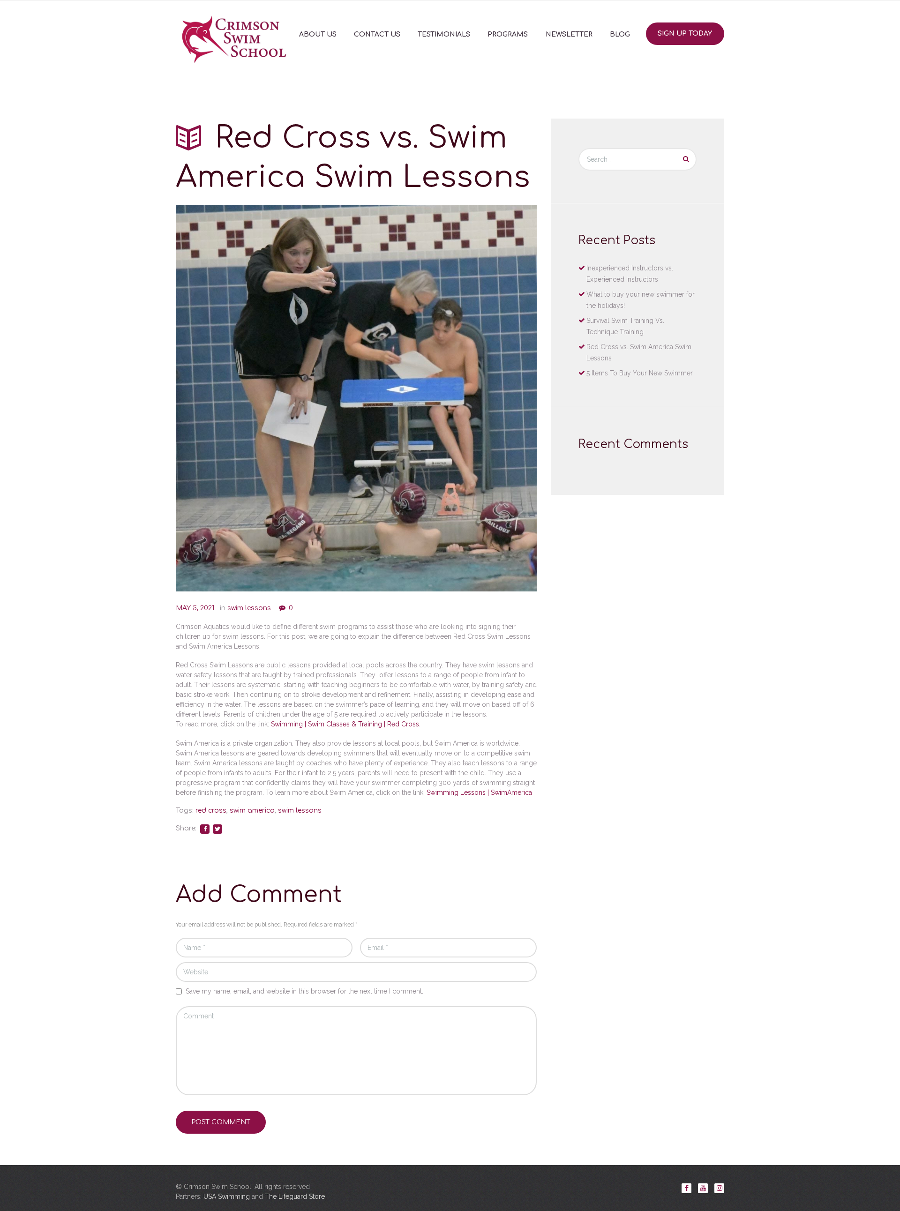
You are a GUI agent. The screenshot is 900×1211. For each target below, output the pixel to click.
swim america (252, 810)
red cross (210, 810)
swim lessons (249, 608)
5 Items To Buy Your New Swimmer (639, 373)
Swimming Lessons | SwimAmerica (479, 792)
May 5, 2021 (195, 608)
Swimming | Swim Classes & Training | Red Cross (345, 724)
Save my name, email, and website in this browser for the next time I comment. (304, 991)
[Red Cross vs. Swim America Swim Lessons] (356, 398)
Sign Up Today (685, 33)
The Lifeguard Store (295, 1196)
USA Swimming (226, 1196)
